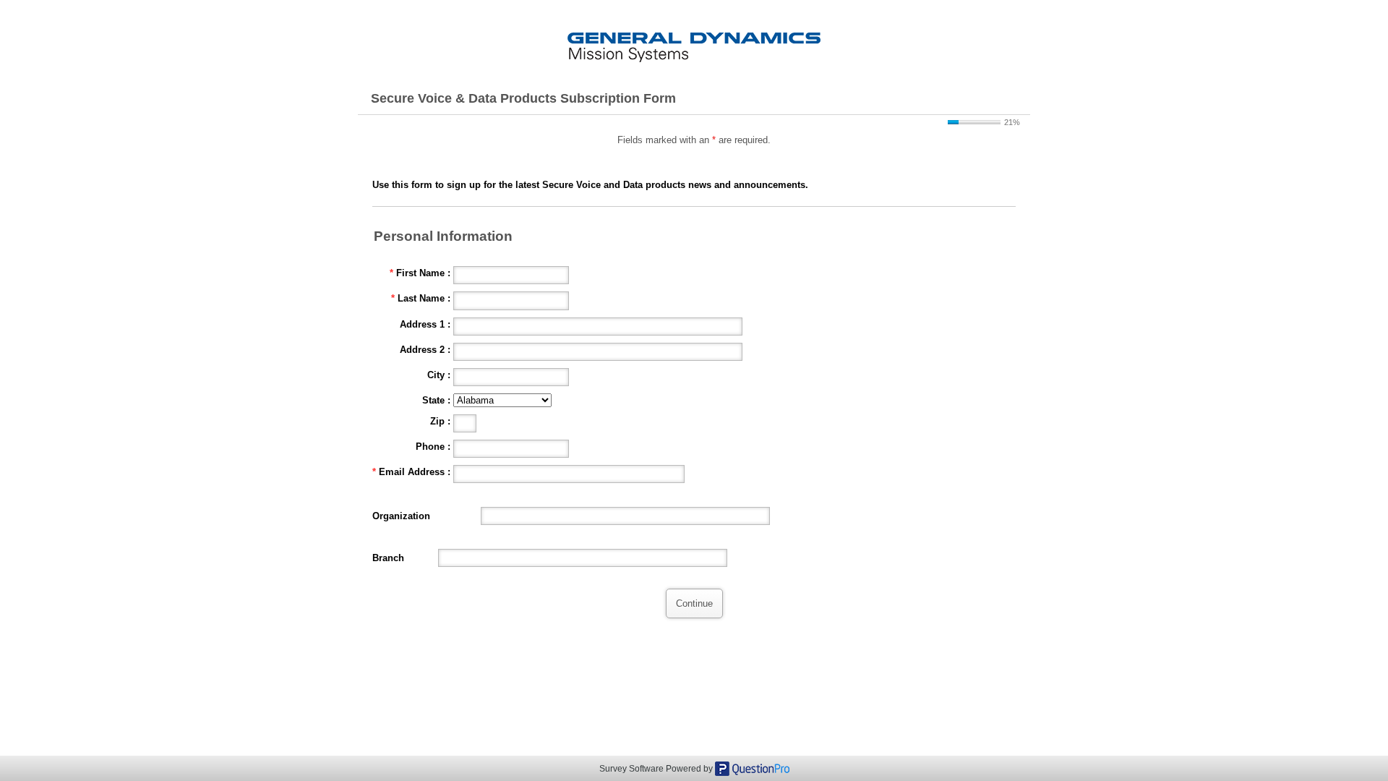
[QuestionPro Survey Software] (752, 767)
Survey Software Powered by (657, 769)
